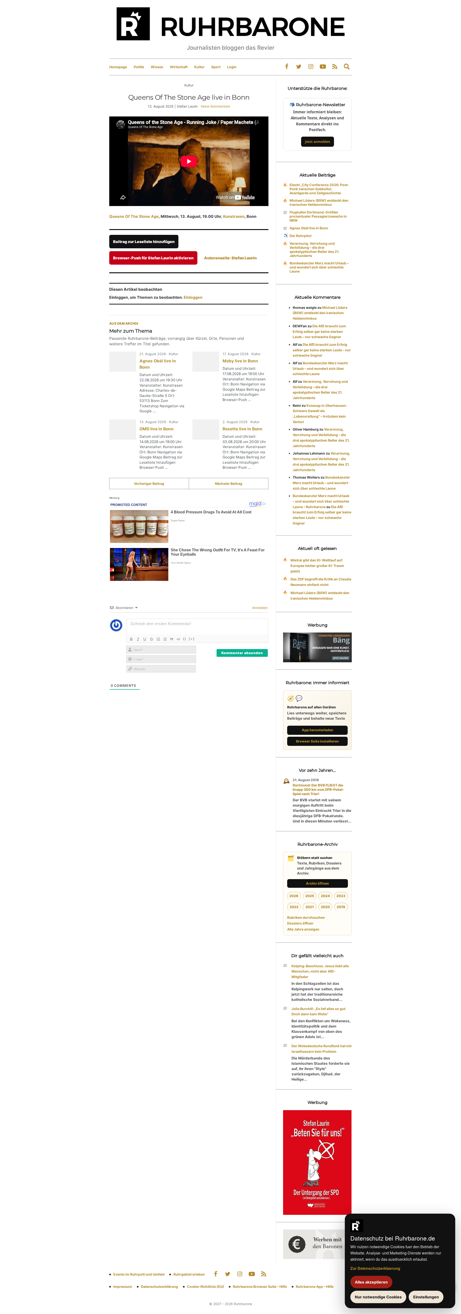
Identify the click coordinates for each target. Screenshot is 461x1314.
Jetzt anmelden (317, 141)
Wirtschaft (179, 67)
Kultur (199, 67)
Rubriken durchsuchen (306, 917)
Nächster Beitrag (228, 483)
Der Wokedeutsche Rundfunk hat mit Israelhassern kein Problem (321, 1048)
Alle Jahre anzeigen (303, 929)
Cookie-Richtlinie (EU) (205, 1286)
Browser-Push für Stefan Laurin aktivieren (153, 258)
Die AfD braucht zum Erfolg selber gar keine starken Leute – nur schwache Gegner (319, 331)
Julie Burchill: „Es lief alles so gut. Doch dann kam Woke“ (318, 1011)
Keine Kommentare (215, 106)
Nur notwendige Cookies (378, 1297)
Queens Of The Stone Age (134, 216)
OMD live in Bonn (157, 428)
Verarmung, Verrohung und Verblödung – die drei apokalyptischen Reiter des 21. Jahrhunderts (314, 249)
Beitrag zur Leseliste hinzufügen (144, 241)
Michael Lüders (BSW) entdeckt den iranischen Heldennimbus (319, 202)
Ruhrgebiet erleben (189, 1274)
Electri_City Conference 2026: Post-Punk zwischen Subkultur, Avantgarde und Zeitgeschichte (319, 189)
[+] (192, 639)
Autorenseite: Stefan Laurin (230, 258)
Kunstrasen (234, 216)
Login (232, 67)
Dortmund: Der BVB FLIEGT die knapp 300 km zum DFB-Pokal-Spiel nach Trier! (318, 789)
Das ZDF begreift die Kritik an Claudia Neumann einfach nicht (321, 582)
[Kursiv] (138, 639)
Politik (139, 67)
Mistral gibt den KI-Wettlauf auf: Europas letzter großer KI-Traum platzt (317, 565)
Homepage (118, 67)
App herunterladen (317, 730)
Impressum (122, 1286)
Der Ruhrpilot (300, 236)
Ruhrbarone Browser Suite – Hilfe (260, 1286)
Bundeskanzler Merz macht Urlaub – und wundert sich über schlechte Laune (319, 267)
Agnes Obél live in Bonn (309, 228)
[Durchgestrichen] (151, 639)
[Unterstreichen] (144, 639)
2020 (325, 907)
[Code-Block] (178, 639)
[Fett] (131, 639)
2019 (341, 907)
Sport (215, 67)
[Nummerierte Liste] (158, 639)
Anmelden (259, 608)
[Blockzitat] (171, 639)
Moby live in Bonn (240, 361)
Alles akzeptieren (371, 1282)
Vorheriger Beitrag (149, 483)
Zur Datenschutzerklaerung (375, 1268)
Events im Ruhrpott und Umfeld (138, 1274)
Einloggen (193, 297)
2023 (341, 896)
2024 (325, 896)
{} (184, 639)
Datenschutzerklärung (159, 1286)
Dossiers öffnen (300, 923)
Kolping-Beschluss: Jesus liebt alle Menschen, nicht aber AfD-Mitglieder (320, 971)
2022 (294, 907)
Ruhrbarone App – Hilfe (315, 1286)
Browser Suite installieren (317, 741)
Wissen (157, 67)
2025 (309, 896)
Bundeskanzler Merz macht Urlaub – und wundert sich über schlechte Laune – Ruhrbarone (321, 501)
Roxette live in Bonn (242, 428)
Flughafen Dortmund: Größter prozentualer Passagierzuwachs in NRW (318, 216)
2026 (293, 896)
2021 (309, 907)
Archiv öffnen (317, 883)
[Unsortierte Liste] (165, 639)
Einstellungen (426, 1297)
